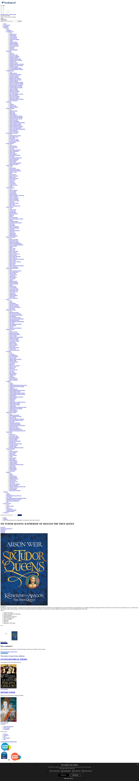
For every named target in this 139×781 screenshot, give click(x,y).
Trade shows (9, 508)
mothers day (12, 368)
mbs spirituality (12, 325)
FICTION (3, 527)
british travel (12, 112)
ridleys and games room (14, 205)
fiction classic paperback (14, 149)
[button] (69, 778)
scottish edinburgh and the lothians (17, 394)
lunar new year (12, 367)
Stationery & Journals (11, 412)
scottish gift (11, 231)
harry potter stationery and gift (16, 94)
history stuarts (12, 263)
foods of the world (13, 175)
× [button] (137, 764)
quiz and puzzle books (14, 230)
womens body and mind (14, 490)
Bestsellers (5, 26)
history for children (13, 95)
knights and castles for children (16, 99)
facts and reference (13, 213)
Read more (77, 768)
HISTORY (3, 530)
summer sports (12, 467)
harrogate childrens (13, 438)
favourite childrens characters (16, 87)
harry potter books (13, 92)
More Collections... (13, 100)
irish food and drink (13, 178)
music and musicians (14, 46)
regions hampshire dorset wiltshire (17, 122)
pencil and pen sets (13, 426)
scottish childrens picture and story (17, 393)
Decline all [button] (75, 775)
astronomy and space (14, 333)
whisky (11, 186)
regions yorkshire (13, 130)
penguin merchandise (14, 159)
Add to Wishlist (4, 653)
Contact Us (6, 512)
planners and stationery (14, 428)
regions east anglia (13, 120)
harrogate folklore (13, 439)
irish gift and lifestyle (14, 305)
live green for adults (13, 139)
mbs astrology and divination (15, 315)
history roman (12, 260)
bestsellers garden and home (15, 60)
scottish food (12, 182)
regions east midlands (14, 121)
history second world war (15, 261)
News (7, 507)
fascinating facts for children (15, 86)
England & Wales (10, 108)
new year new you (13, 291)
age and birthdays (13, 355)
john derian (11, 201)
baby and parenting (13, 272)
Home (4, 23)
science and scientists (14, 347)
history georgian (13, 255)
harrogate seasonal (13, 445)
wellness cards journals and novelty (17, 430)
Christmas (8, 101)
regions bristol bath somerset (15, 116)
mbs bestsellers (12, 316)
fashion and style (13, 42)
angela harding (12, 35)
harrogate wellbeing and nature (16, 447)
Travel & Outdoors (10, 448)
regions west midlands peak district (17, 129)
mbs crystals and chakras (15, 317)
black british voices (13, 136)
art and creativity (13, 38)
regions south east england (15, 127)
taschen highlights (13, 49)
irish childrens (12, 303)
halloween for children (14, 91)
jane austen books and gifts (15, 157)
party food (11, 181)
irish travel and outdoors (14, 307)
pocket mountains (13, 461)
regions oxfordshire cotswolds (16, 126)
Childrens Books (10, 70)
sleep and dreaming (13, 485)
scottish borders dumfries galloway (17, 390)
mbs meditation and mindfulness (16, 321)
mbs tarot (11, 326)
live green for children (14, 140)
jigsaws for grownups (14, 200)
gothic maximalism (13, 283)
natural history (12, 342)
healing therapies (13, 477)
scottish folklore (13, 398)
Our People (9, 497)
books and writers (13, 147)
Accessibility (6, 729)
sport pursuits (12, 465)
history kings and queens (15, 256)
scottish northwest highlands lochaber (17, 407)
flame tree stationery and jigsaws (16, 195)
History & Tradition (10, 237)
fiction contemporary (14, 151)
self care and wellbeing (14, 484)
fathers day (11, 214)
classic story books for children (16, 83)
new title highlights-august (15, 68)
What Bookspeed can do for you (13, 495)
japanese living (12, 286)
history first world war (14, 253)
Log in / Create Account (10, 14)
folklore (11, 216)
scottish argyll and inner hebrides (16, 386)
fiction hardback (13, 153)
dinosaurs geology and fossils (16, 85)
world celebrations (13, 378)
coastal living (12, 276)
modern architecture (13, 44)
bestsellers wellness (13, 66)
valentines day (12, 234)
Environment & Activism (12, 133)
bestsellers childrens (13, 57)
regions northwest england (15, 125)
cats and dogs (12, 211)
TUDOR (3, 532)
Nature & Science (10, 329)
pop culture (11, 47)
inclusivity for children (14, 96)
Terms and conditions (8, 726)
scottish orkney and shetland (15, 408)
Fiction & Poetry (10, 143)
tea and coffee (12, 183)
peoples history (12, 142)
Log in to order (4, 643)
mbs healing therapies (14, 320)
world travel (12, 471)
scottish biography (13, 389)
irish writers (12, 308)
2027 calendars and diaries (15, 416)
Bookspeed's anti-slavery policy (13, 499)
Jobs (4, 739)
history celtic (12, 250)
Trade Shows (9, 432)
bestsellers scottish (13, 62)
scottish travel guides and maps (16, 464)
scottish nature (12, 348)
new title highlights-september (16, 69)
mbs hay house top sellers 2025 (16, 318)
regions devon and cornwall (15, 118)
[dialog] (69, 772)
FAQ (7, 502)
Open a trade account (12, 651)
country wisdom (13, 246)
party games (12, 204)
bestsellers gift (12, 61)
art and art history (13, 36)
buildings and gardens (14, 242)
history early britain (13, 251)
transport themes (13, 468)
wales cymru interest (14, 131)
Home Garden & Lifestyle (12, 268)
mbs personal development (15, 324)
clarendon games (13, 194)
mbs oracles (12, 322)
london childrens (13, 114)
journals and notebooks (14, 422)
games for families (13, 88)
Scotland (8, 381)
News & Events (7, 503)
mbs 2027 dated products (15, 313)
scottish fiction (12, 161)
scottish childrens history (14, 391)
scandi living (12, 292)
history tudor (12, 264)
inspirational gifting (13, 221)
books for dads (12, 357)
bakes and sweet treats (14, 169)
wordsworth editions (14, 164)
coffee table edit (13, 277)
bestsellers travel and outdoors (16, 65)
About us (5, 491)
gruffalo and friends (13, 90)
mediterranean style (13, 290)
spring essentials (13, 373)
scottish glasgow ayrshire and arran (17, 402)
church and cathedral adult (15, 243)
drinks (10, 173)
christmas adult (12, 105)
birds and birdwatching (14, 334)
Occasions (8, 351)
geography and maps (14, 338)
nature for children (13, 344)
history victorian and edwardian (16, 265)
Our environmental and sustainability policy (16, 498)
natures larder (12, 179)
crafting (11, 40)
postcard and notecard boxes (15, 429)
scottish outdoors (13, 409)
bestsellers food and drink (15, 59)
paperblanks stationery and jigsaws (17, 425)
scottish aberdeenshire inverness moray (18, 385)
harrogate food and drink (15, 441)
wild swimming (12, 469)
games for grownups (14, 198)
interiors (11, 285)
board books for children (14, 78)
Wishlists (3, 14)
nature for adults (13, 343)
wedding (11, 376)
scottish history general (14, 403)
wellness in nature (13, 487)
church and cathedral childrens (16, 82)
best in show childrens (14, 56)
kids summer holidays (14, 98)
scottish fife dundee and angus (16, 396)
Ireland (8, 299)
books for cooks (13, 172)
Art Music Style (10, 31)
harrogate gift (12, 442)
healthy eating (12, 177)
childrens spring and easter (15, 79)
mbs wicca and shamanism (15, 328)
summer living (12, 294)
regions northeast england (15, 123)
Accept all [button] (63, 775)
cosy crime (11, 148)
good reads (11, 156)
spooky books (12, 233)
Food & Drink (9, 165)
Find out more (4, 651)
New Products (6, 25)
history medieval (13, 257)
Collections (6, 27)
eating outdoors (12, 174)
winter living (12, 296)
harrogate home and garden (15, 443)
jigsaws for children (13, 199)
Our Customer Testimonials (12, 500)
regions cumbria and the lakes (16, 117)
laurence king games (14, 203)
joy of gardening (13, 287)
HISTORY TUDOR (8, 692)
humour (11, 220)
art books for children (14, 39)
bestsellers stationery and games (16, 64)
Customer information (11, 510)
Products (5, 519)
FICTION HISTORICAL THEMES (14, 659)
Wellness (8, 472)
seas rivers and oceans (14, 350)
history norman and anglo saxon (16, 259)
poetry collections (13, 160)
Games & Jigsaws (10, 187)
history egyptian (13, 252)
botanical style (12, 273)
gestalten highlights (13, 43)
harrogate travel (12, 446)
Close (7, 29)
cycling (11, 456)
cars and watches (13, 274)
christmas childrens (13, 81)
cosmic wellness (13, 476)
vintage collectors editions (15, 162)
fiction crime (12, 152)
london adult (12, 113)
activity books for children (15, 74)
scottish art (11, 48)
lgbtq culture (12, 138)
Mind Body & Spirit (11, 309)
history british (12, 248)
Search (2, 21)
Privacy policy (6, 727)
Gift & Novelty (9, 207)
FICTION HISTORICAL (7, 528)
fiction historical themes (14, 155)
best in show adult (13, 55)
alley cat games (12, 191)
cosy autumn (12, 278)
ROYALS (3, 531)
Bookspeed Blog (10, 511)
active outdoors (12, 452)
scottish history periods (14, 404)
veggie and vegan (13, 185)
